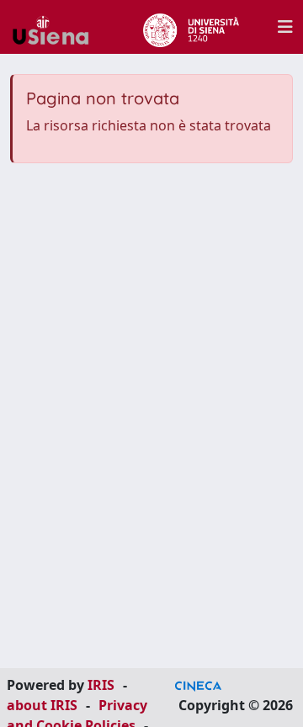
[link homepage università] (191, 27)
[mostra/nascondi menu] (285, 27)
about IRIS (42, 705)
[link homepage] (57, 27)
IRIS (101, 685)
